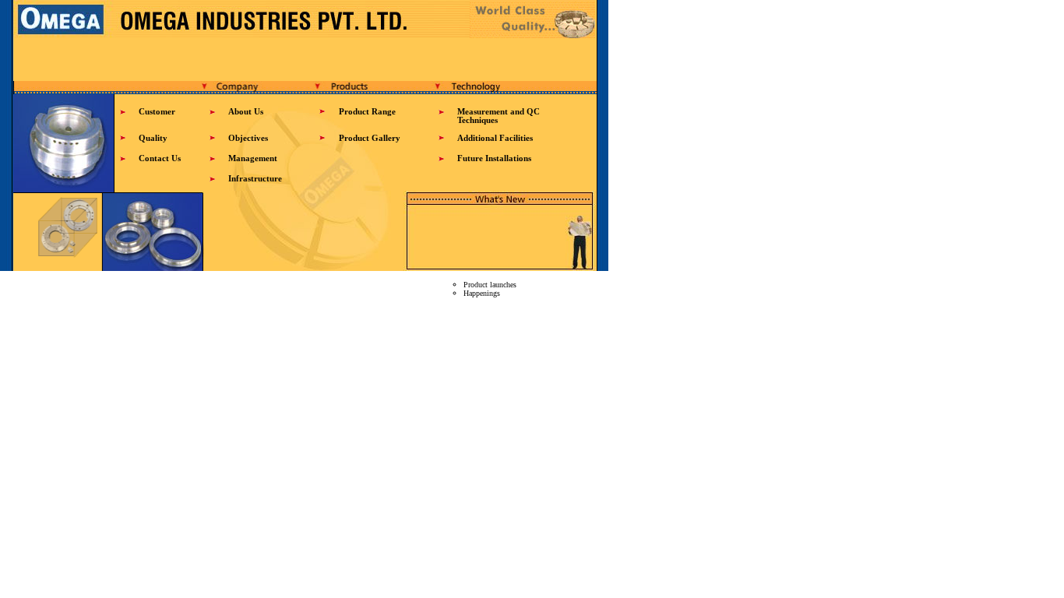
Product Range (367, 111)
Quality (153, 138)
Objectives (248, 138)
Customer (157, 111)
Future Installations (494, 158)
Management (252, 158)
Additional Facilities (495, 138)
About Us (245, 111)
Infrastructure (255, 178)
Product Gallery (369, 138)
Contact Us (160, 158)
